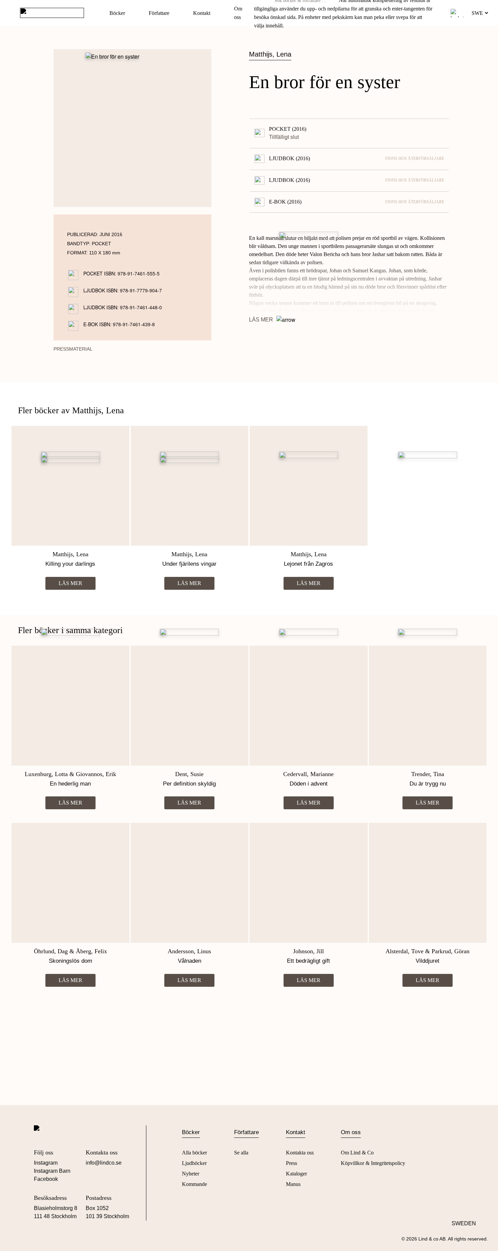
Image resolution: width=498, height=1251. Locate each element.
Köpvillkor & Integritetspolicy (373, 1163)
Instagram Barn (52, 1171)
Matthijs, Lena (270, 54)
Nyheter (190, 1173)
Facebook (46, 1179)
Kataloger (296, 1173)
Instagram (46, 1163)
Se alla (241, 1152)
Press (291, 1163)
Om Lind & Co (357, 1152)
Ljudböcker (194, 1163)
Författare (159, 13)
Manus (293, 1184)
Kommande (194, 1184)
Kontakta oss (300, 1152)
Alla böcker (194, 1152)
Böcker (117, 13)
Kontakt (201, 13)
